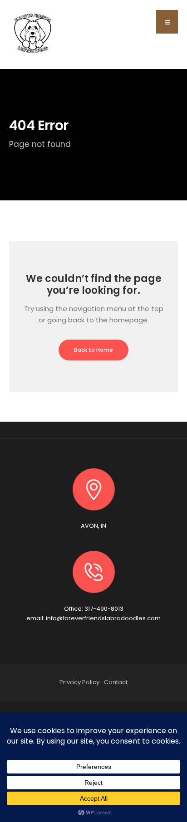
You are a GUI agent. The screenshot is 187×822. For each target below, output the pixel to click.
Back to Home (93, 350)
